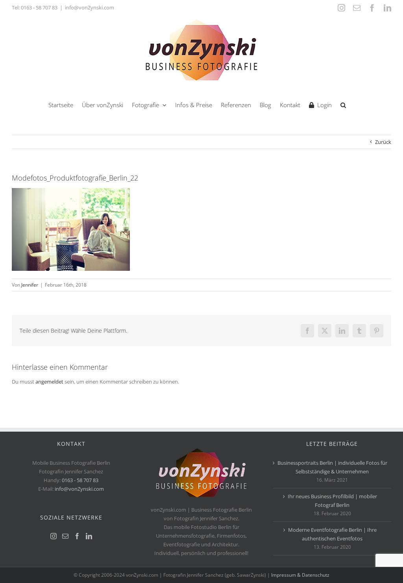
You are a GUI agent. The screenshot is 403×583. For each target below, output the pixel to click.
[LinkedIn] (89, 536)
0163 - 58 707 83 (39, 7)
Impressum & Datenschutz (300, 575)
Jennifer (29, 284)
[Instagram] (53, 536)
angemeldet (49, 381)
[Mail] (65, 536)
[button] (343, 104)
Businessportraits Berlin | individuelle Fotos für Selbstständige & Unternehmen (332, 467)
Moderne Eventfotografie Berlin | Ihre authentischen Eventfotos (332, 534)
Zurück (383, 141)
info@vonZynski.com (89, 7)
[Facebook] (77, 536)
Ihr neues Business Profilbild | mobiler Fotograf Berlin (332, 500)
